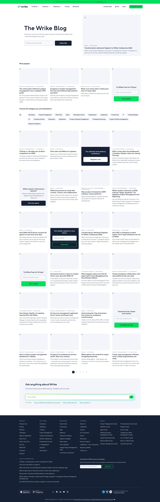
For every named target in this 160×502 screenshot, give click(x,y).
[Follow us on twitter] (53, 492)
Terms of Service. (86, 499)
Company (83, 421)
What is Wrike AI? (85, 402)
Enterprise (76, 6)
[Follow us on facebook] (57, 492)
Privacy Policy (77, 499)
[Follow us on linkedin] (60, 492)
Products (34, 6)
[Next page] (83, 372)
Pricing (67, 6)
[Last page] (86, 372)
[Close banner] (105, 2)
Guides (102, 421)
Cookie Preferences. (96, 499)
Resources (56, 6)
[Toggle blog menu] (20, 114)
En (118, 6)
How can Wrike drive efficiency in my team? (47, 402)
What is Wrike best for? (70, 402)
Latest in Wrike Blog (26, 458)
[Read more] (111, 35)
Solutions (45, 6)
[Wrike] (22, 6)
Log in (124, 6)
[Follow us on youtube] (64, 491)
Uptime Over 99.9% (119, 492)
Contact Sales (107, 6)
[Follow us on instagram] (67, 492)
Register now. (100, 2)
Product (22, 421)
